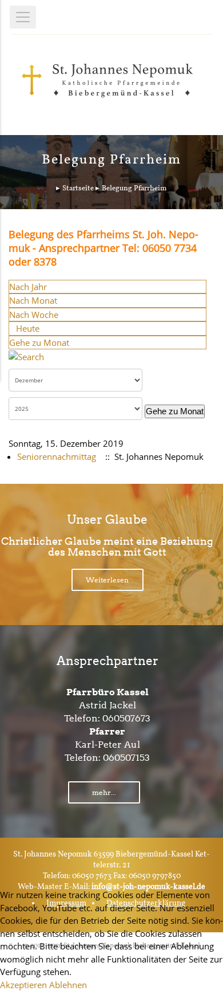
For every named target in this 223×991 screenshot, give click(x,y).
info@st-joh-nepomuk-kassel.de (148, 887)
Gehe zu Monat (39, 342)
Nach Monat (33, 300)
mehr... (104, 792)
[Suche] (26, 355)
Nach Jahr (28, 286)
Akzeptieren (23, 984)
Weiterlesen (107, 580)
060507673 (126, 718)
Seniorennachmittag (56, 456)
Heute (27, 328)
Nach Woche (33, 314)
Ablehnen (68, 984)
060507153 (126, 757)
